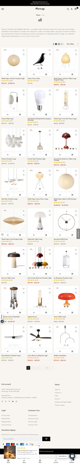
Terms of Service (6, 425)
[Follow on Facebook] (2, 401)
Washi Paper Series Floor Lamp (38, 199)
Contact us (58, 392)
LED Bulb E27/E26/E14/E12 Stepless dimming (39, 119)
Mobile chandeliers (60, 355)
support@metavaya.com (41, 2)
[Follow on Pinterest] (9, 401)
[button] (39, 445)
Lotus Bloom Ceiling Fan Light (38, 355)
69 (47, 368)
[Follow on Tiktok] (16, 401)
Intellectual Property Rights (63, 402)
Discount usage (32, 421)
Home (38, 15)
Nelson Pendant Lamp (8, 159)
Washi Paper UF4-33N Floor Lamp (65, 119)
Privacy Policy (5, 415)
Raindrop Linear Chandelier (10, 317)
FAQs (56, 396)
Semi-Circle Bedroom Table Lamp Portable (65, 159)
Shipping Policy (6, 421)
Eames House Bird (34, 78)
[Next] (52, 368)
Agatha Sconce (32, 317)
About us (57, 389)
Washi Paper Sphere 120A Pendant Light (65, 199)
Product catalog (59, 405)
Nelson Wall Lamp (7, 119)
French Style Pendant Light (36, 159)
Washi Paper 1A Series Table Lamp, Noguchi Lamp (65, 79)
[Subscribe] (46, 439)
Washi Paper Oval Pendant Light (12, 239)
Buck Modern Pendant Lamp (10, 355)
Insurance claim (33, 425)
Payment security (33, 418)
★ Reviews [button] (78, 233)
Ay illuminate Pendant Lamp (63, 278)
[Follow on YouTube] (13, 401)
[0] (76, 9)
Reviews (57, 399)
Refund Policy (5, 418)
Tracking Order (32, 415)
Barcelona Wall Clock (61, 239)
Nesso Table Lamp (60, 317)
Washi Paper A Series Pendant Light (13, 78)
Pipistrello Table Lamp (35, 239)
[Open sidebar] (2, 234)
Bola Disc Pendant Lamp (9, 199)
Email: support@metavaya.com (10, 389)
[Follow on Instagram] (6, 401)
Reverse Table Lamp (8, 278)
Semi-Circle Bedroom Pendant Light (40, 278)
